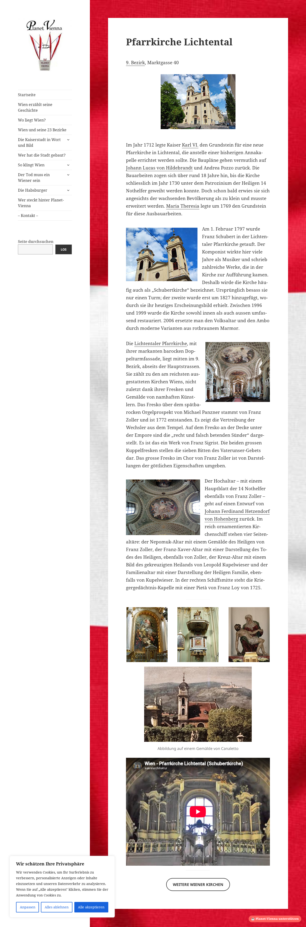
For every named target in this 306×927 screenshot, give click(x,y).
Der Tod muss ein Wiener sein (34, 177)
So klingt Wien (31, 165)
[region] (62, 886)
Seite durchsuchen (36, 241)
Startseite (27, 94)
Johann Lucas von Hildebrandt (159, 168)
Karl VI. (190, 145)
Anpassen (27, 907)
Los (63, 249)
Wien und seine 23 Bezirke (42, 129)
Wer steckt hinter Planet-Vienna (41, 202)
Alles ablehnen (57, 907)
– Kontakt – (28, 215)
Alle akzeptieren (91, 907)
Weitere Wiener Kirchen (198, 884)
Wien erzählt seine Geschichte (35, 107)
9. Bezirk (135, 62)
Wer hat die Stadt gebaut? (42, 155)
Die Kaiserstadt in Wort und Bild (39, 142)
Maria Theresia (182, 206)
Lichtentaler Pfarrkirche (160, 343)
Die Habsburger (32, 190)
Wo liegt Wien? (32, 120)
